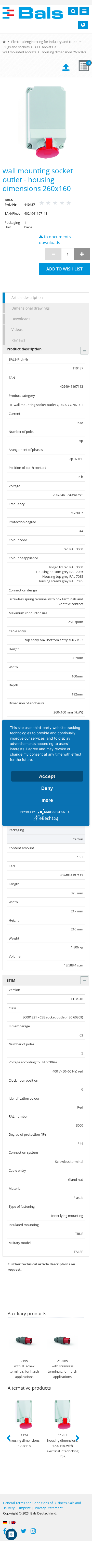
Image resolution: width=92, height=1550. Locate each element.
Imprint (25, 1508)
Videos (17, 329)
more (47, 800)
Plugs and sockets (16, 47)
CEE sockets (44, 47)
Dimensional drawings (30, 308)
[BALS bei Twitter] (23, 1532)
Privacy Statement (49, 1508)
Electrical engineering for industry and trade (44, 41)
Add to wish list (64, 269)
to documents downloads (55, 239)
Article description (27, 297)
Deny (47, 788)
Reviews (18, 340)
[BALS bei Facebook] (5, 1532)
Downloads (20, 318)
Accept (47, 776)
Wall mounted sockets (19, 52)
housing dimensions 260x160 (64, 52)
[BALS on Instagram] (33, 1532)
